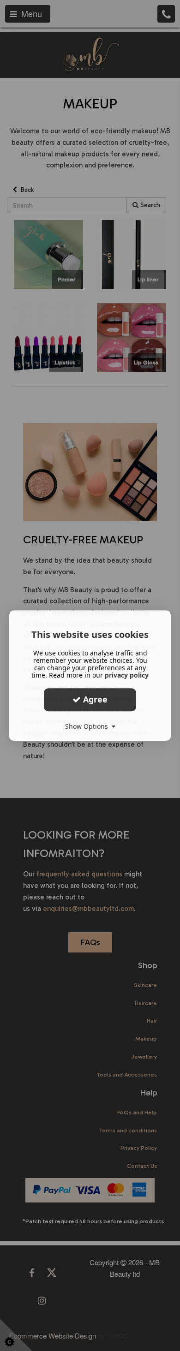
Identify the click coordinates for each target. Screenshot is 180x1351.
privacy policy (127, 675)
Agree (94, 699)
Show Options (88, 726)
